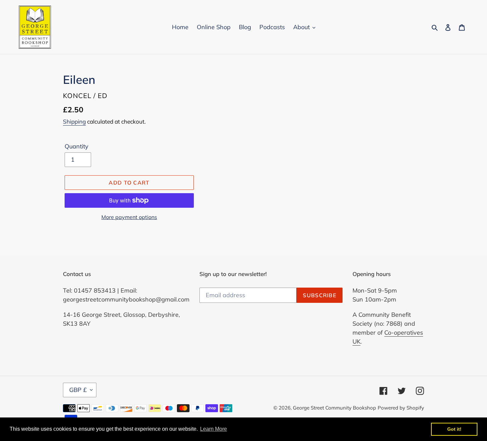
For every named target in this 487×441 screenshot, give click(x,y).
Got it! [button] (454, 429)
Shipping (74, 121)
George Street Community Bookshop (334, 408)
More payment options (129, 217)
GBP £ (78, 390)
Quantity (76, 146)
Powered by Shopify (401, 408)
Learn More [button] (213, 429)
